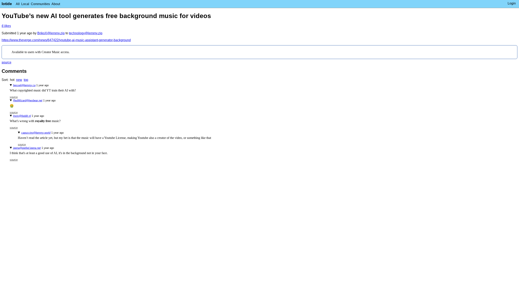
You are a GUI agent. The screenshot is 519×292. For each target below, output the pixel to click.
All (18, 4)
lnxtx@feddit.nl (22, 115)
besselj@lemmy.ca (24, 85)
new (19, 80)
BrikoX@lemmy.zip (51, 33)
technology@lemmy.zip (85, 33)
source (6, 62)
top (26, 80)
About (55, 4)
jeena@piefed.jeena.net (27, 147)
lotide (7, 4)
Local (25, 4)
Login (512, 3)
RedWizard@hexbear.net (27, 100)
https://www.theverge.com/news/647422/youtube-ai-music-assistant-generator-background (66, 40)
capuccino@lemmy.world (35, 132)
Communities (40, 4)
